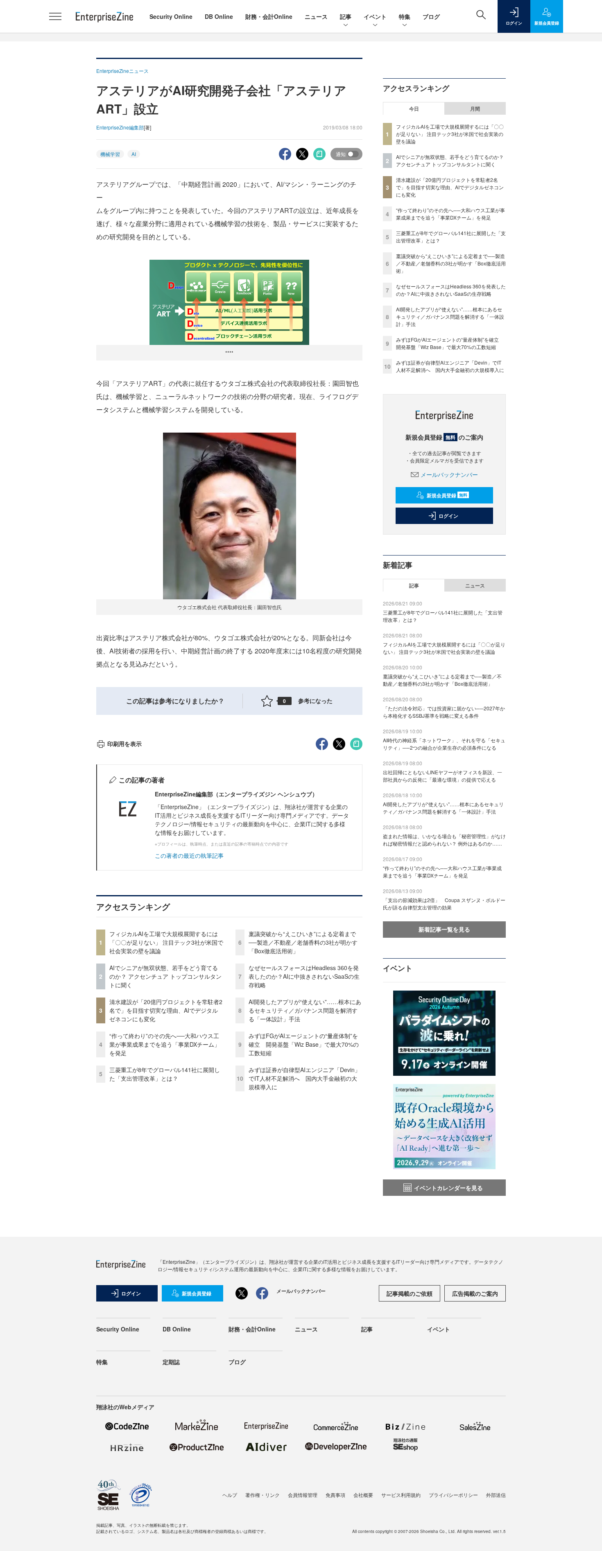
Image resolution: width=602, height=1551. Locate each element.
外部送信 (496, 1494)
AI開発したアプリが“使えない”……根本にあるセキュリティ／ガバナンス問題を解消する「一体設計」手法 (305, 1010)
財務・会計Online (268, 16)
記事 (345, 16)
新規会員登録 (447, 495)
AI (133, 153)
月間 (475, 108)
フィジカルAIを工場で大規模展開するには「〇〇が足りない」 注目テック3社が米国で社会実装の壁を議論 (166, 942)
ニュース (316, 16)
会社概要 (363, 1494)
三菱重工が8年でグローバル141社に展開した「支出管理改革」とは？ (164, 1074)
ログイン (448, 515)
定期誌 (171, 1362)
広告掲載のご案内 (475, 1293)
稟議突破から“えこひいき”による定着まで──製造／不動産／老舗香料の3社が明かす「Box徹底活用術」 (303, 942)
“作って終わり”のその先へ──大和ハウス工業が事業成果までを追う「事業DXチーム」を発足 (164, 1044)
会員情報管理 (302, 1494)
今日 (414, 108)
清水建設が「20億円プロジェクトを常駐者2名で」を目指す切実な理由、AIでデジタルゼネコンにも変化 (165, 1010)
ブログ (431, 16)
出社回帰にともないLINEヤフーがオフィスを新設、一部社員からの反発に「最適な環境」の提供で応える (442, 776)
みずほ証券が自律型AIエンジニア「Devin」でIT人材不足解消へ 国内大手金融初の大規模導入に (304, 1078)
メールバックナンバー (449, 474)
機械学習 (110, 153)
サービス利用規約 (401, 1494)
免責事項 (335, 1494)
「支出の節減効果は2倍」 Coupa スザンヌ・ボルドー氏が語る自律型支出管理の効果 (444, 903)
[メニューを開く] (55, 16)
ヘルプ (229, 1494)
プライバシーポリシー (453, 1494)
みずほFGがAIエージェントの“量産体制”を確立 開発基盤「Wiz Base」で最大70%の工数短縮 (304, 1044)
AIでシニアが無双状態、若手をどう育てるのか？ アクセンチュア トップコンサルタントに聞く (165, 976)
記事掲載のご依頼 (409, 1293)
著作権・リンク (262, 1494)
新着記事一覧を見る (444, 929)
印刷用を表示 (124, 743)
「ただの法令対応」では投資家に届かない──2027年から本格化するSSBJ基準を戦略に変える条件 (444, 712)
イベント (375, 16)
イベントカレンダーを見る (448, 1188)
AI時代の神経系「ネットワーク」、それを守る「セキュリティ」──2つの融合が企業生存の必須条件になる (444, 744)
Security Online (170, 16)
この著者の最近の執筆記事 (189, 855)
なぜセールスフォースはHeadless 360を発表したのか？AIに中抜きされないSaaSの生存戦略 (304, 976)
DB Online (219, 16)
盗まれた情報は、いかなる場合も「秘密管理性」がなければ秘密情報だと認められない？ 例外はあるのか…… (444, 839)
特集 (404, 16)
